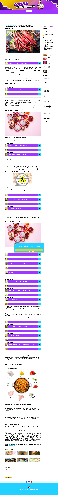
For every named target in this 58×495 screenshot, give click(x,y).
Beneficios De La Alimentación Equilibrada (47, 78)
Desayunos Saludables (46, 90)
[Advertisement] (29, 19)
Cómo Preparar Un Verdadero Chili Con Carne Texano (48, 45)
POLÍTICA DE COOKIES (29, 491)
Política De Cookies (26, 251)
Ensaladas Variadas (46, 92)
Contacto (45, 120)
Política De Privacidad (31, 251)
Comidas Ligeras (46, 83)
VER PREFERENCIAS (38, 249)
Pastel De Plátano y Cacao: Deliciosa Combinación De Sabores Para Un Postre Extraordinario (48, 40)
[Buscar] (31, 10)
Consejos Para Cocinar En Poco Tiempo (48, 86)
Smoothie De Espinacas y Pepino (48, 34)
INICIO (18, 489)
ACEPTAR (19, 249)
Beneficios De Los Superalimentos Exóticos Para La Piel (33, 447)
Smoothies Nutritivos (46, 112)
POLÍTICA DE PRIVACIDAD (36, 491)
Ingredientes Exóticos (46, 95)
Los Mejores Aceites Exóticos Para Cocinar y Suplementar (12, 447)
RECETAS (21, 489)
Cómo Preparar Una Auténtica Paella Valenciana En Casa (48, 43)
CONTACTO (19, 491)
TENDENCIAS (29, 489)
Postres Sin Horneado (46, 105)
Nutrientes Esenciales (46, 97)
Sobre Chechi (45, 122)
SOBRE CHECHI (38, 489)
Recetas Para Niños (46, 107)
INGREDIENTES (33, 489)
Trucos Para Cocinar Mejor (47, 114)
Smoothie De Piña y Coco (47, 30)
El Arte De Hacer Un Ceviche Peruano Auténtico (48, 47)
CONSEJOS (24, 489)
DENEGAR (29, 249)
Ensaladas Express (46, 91)
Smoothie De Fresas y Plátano (48, 35)
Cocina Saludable (46, 82)
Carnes (45, 81)
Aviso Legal (45, 121)
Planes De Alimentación (47, 100)
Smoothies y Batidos (46, 113)
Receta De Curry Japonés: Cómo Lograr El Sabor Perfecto (48, 49)
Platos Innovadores (46, 102)
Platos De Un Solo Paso (47, 101)
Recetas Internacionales (47, 106)
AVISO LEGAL (23, 491)
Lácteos (45, 96)
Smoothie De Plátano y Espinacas (48, 31)
